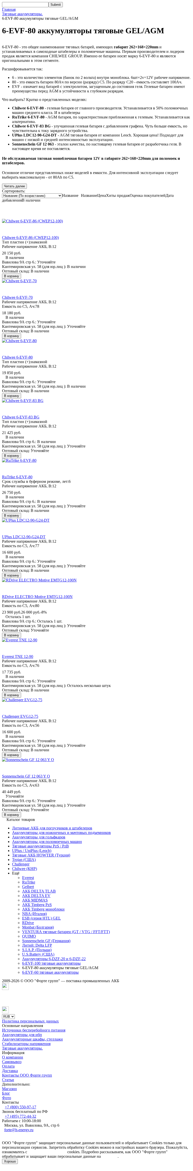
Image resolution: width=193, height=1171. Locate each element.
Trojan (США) (24, 859)
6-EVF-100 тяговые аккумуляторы (51, 963)
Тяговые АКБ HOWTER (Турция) (41, 855)
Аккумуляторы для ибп (22, 1035)
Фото (6, 1098)
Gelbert (28, 887)
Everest (28, 877)
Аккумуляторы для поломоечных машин (47, 841)
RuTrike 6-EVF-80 (17, 477)
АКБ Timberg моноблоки (43, 909)
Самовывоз (11, 1062)
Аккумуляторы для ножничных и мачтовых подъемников (61, 832)
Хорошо (10, 1161)
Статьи (8, 1080)
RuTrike (28, 882)
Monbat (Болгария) (38, 927)
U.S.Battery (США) (38, 954)
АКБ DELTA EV (36, 896)
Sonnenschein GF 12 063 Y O (26, 776)
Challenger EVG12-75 (20, 716)
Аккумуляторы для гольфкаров (38, 837)
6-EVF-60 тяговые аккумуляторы (50, 972)
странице (110, 1156)
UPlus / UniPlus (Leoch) (31, 850)
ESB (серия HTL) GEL (41, 918)
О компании (12, 1057)
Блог (6, 1093)
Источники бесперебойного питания (33, 1030)
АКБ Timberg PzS (37, 905)
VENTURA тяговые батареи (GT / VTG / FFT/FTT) (66, 932)
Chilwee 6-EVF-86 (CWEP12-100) (30, 237)
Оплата (8, 1066)
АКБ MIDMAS (35, 900)
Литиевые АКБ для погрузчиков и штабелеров (52, 828)
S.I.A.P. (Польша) (37, 950)
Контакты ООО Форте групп (27, 1075)
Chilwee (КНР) (24, 868)
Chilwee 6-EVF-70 (17, 297)
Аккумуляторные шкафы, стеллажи (32, 1039)
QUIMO (29, 936)
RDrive (28, 923)
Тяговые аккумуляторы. (22, 14)
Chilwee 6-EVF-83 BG (20, 417)
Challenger (20, 864)
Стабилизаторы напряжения (26, 1044)
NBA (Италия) (34, 914)
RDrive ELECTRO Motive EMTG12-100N (37, 597)
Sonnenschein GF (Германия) (46, 941)
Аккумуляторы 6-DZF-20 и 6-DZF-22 (54, 959)
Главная (9, 9)
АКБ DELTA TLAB (39, 891)
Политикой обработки (47, 1152)
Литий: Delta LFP (37, 945)
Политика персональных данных (30, 1021)
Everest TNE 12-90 (17, 656)
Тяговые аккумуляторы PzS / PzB (40, 846)
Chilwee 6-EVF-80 (17, 357)
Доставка (10, 1071)
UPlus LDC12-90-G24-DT (23, 537)
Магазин (9, 1089)
